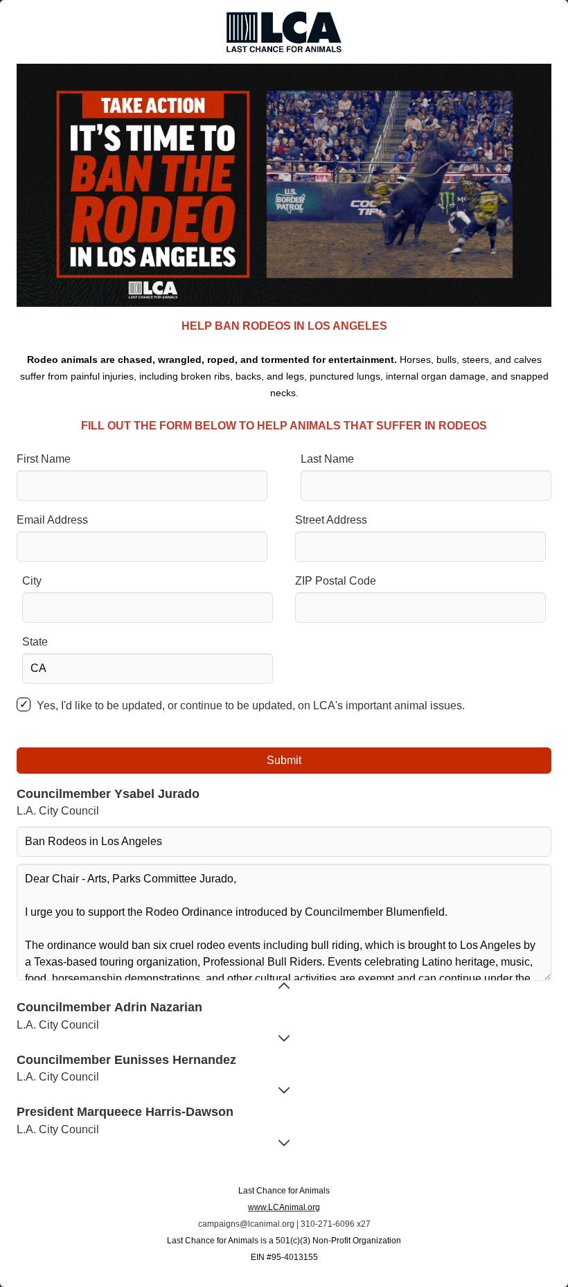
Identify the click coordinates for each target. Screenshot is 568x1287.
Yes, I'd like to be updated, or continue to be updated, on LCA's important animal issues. (251, 705)
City (32, 581)
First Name (44, 459)
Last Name (327, 459)
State (35, 642)
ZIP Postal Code (335, 581)
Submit (284, 760)
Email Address (52, 520)
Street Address (331, 520)
